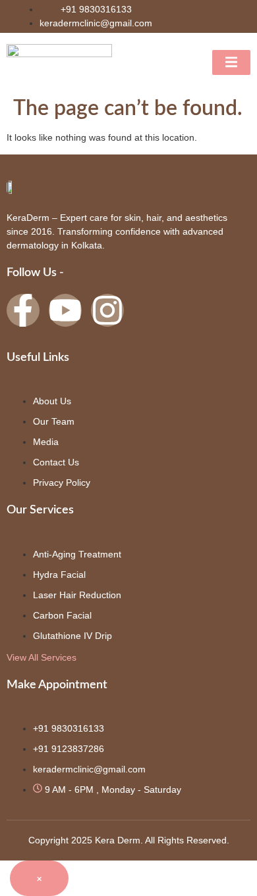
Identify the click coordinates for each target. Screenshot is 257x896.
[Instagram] (107, 310)
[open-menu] (231, 63)
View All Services (41, 657)
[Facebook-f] (23, 310)
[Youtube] (65, 310)
